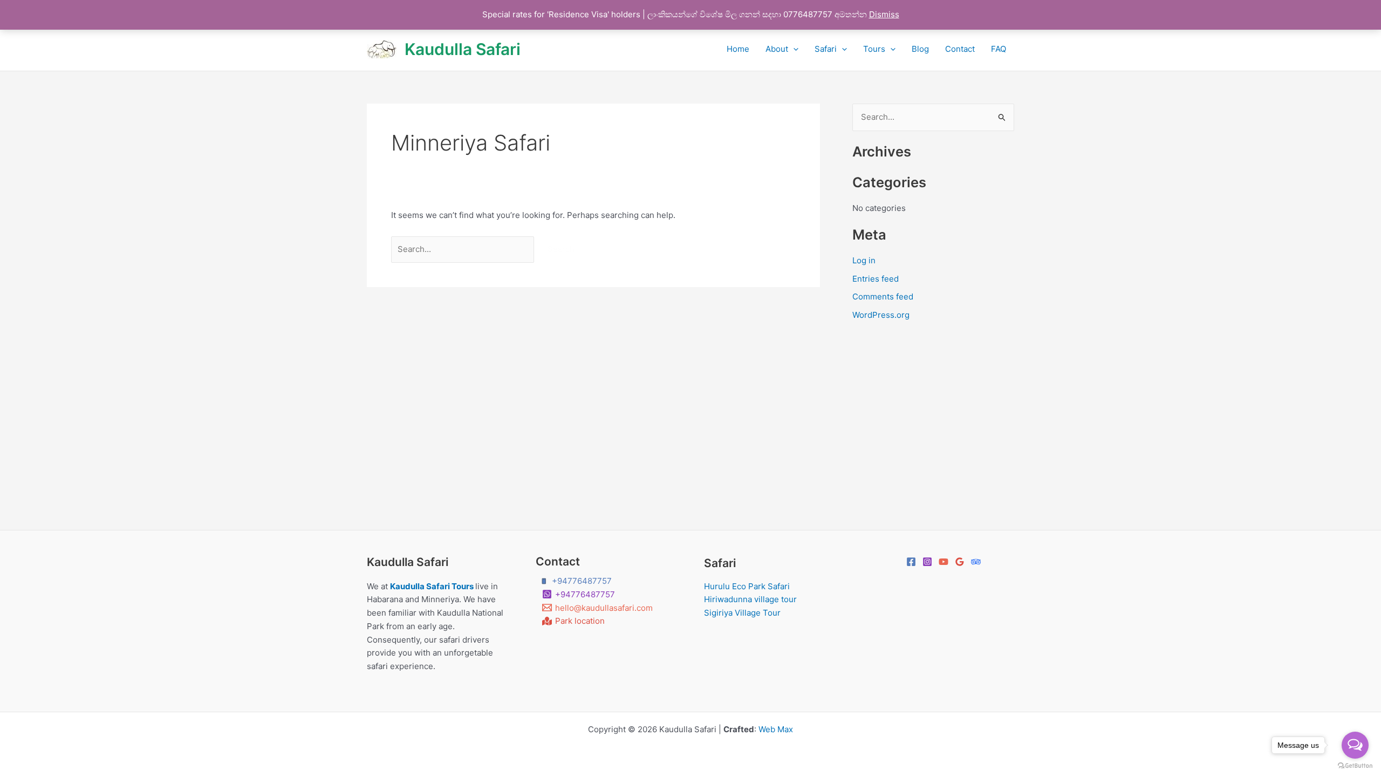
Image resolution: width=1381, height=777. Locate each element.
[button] (793, 49)
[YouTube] (943, 562)
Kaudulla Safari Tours (432, 586)
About (776, 49)
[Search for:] (463, 249)
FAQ (998, 49)
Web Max (775, 729)
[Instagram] (927, 562)
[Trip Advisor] (976, 562)
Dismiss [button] (884, 14)
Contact (960, 49)
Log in (864, 260)
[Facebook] (911, 562)
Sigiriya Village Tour (742, 613)
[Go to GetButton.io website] (1355, 765)
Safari (826, 49)
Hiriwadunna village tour (750, 599)
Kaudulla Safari (463, 49)
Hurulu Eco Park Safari (747, 586)
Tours (874, 49)
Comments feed (882, 296)
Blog (920, 49)
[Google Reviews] (960, 562)
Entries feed (875, 279)
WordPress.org (881, 315)
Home (738, 49)
